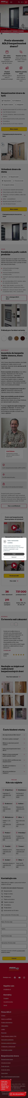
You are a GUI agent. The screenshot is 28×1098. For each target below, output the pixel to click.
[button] (25, 1092)
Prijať (14, 554)
